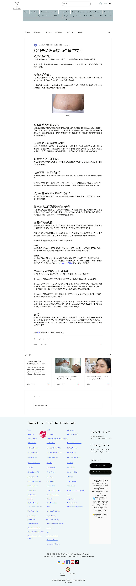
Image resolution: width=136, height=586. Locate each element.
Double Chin (32, 495)
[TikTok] (77, 562)
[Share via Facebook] (35, 339)
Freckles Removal (33, 523)
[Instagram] (63, 562)
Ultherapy (70, 477)
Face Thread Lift (33, 511)
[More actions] (101, 45)
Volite (68, 495)
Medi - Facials (51, 472)
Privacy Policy (73, 573)
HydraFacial (50, 434)
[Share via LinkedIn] (44, 339)
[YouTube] (72, 562)
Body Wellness (32, 457)
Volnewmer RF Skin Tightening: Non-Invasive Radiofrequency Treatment (36, 363)
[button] (110, 3)
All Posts (27, 32)
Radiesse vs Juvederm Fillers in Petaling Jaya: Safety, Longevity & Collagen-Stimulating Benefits (97, 378)
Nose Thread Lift (52, 503)
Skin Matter (36, 32)
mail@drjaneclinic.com (97, 436)
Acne (29, 430)
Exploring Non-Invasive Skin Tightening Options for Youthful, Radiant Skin (67, 378)
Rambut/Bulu (70, 32)
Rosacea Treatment (52, 536)
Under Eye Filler (71, 481)
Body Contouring (33, 452)
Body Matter (48, 32)
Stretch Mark (70, 467)
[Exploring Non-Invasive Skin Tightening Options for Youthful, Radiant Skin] (68, 365)
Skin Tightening (71, 452)
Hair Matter (58, 32)
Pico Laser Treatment (53, 511)
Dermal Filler (32, 490)
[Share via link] (48, 339)
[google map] (59, 562)
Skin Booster (70, 430)
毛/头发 (80, 32)
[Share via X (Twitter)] (39, 339)
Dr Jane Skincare (72, 503)
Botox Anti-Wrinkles (34, 463)
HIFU (48, 430)
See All (109, 355)
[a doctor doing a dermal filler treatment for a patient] (98, 365)
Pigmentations (51, 516)
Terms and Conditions (63, 574)
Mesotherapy (50, 481)
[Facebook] (68, 562)
